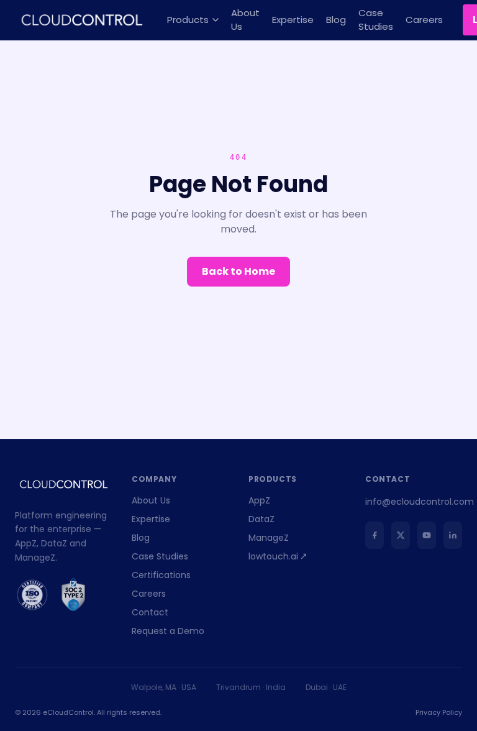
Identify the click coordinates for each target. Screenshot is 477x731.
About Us (245, 20)
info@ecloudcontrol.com (419, 501)
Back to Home (238, 271)
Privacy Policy (439, 712)
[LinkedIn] (452, 535)
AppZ (259, 500)
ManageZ (268, 537)
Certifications (161, 575)
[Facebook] (374, 535)
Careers (424, 19)
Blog (336, 19)
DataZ (261, 519)
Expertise (293, 19)
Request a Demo (168, 631)
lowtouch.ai (273, 556)
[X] (400, 535)
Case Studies (375, 20)
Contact (150, 612)
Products (188, 19)
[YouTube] (426, 535)
